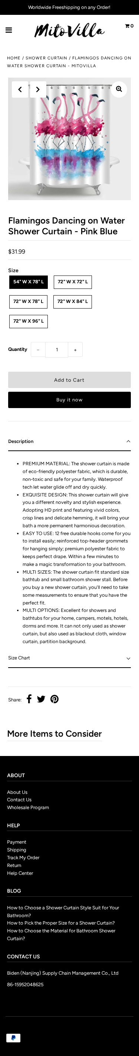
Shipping (16, 850)
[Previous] (20, 89)
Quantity (17, 349)
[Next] (38, 89)
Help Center (20, 873)
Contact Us (19, 799)
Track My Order (23, 857)
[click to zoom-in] (119, 89)
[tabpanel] (69, 550)
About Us (17, 792)
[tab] (69, 442)
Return (14, 865)
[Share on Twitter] (41, 700)
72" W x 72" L (73, 281)
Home (14, 58)
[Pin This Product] (54, 700)
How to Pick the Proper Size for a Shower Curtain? (61, 923)
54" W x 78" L (28, 281)
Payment (16, 842)
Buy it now (69, 399)
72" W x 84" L (72, 301)
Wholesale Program (28, 807)
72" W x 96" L (28, 321)
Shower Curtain (46, 58)
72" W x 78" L (28, 301)
